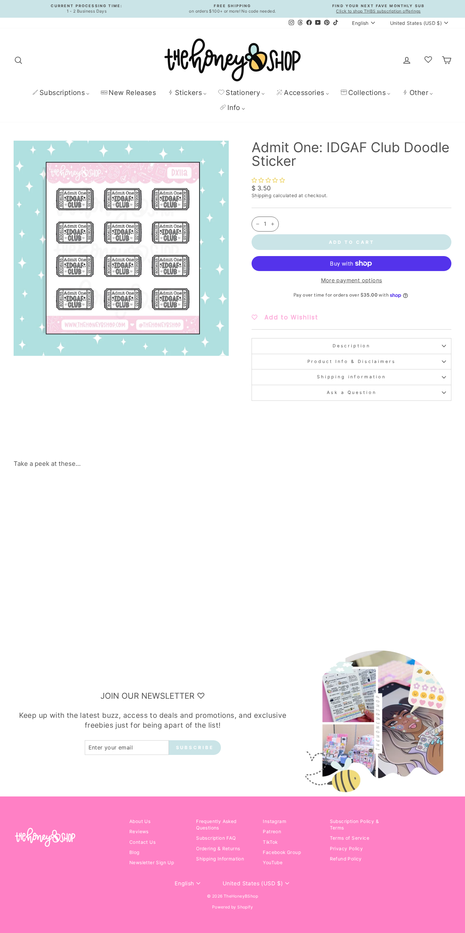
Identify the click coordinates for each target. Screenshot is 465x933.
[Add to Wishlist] (109, 492)
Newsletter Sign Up (151, 862)
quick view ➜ (65, 580)
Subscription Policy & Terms (354, 825)
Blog (134, 852)
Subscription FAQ (216, 838)
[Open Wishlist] (428, 59)
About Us (139, 821)
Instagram (274, 821)
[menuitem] (60, 92)
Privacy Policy (346, 848)
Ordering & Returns (218, 848)
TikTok (270, 842)
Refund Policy (346, 858)
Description (351, 345)
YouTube (273, 862)
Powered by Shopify (232, 907)
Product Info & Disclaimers (351, 361)
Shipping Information (220, 858)
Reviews (139, 831)
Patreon (272, 831)
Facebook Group (282, 852)
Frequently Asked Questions (216, 825)
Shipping (261, 195)
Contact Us (142, 842)
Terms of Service (349, 838)
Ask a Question (351, 392)
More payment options (351, 280)
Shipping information (351, 376)
